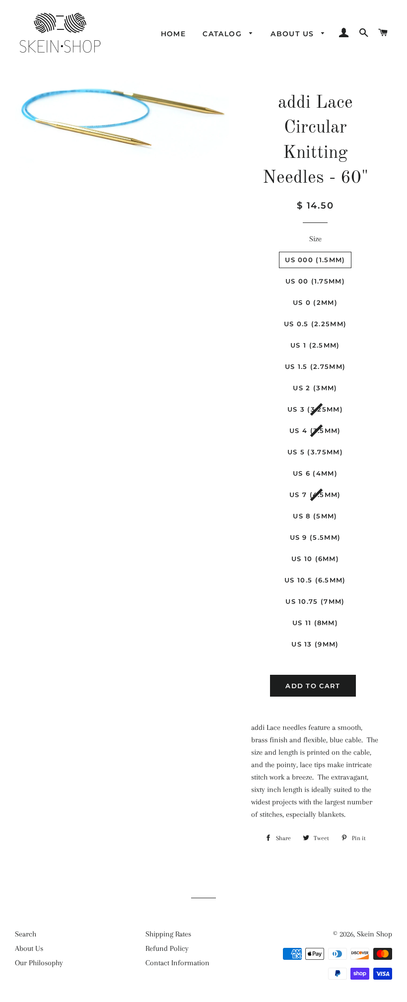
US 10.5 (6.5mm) (315, 580)
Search (25, 934)
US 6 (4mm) (315, 473)
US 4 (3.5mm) (315, 430)
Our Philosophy (39, 962)
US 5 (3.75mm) (315, 452)
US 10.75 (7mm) (314, 601)
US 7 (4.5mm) (315, 495)
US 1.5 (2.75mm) (315, 366)
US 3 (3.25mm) (315, 409)
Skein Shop (374, 934)
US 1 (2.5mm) (315, 345)
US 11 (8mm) (315, 623)
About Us (294, 33)
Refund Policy (167, 948)
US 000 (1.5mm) (315, 260)
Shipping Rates (168, 934)
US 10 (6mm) (315, 559)
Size (315, 238)
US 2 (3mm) (315, 388)
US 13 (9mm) (315, 644)
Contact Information (177, 962)
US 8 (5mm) (315, 516)
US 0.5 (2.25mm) (315, 324)
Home (173, 33)
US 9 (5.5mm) (315, 537)
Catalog (223, 33)
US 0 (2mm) (315, 302)
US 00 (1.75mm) (315, 281)
